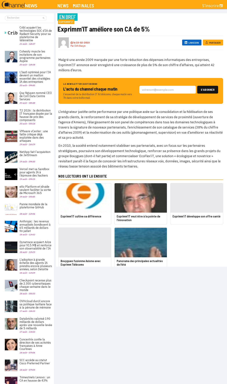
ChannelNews (19, 5)
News (62, 5)
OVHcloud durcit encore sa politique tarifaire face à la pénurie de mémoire (36, 304)
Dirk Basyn (79, 45)
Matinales (83, 5)
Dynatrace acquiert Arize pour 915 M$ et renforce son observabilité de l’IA (35, 245)
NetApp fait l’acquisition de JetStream (35, 153)
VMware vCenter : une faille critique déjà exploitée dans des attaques (34, 135)
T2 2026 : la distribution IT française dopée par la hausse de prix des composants (36, 115)
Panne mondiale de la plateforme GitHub (33, 205)
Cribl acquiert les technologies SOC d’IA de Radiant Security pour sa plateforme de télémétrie (36, 34)
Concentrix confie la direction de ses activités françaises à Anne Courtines (35, 344)
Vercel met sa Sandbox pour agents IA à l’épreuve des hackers (34, 172)
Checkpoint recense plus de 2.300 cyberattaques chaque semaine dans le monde (35, 285)
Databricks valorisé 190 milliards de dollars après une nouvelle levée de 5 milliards (36, 323)
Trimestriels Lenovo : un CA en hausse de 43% (35, 378)
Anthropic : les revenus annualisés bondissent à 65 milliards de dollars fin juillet (35, 226)
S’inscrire (210, 5)
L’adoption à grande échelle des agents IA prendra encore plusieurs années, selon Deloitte (36, 264)
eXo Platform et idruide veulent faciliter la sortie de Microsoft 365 (35, 190)
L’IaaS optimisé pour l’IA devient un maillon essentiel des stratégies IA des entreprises (35, 76)
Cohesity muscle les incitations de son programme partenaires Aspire (35, 56)
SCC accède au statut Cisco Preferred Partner (35, 361)
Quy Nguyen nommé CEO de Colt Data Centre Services (36, 96)
